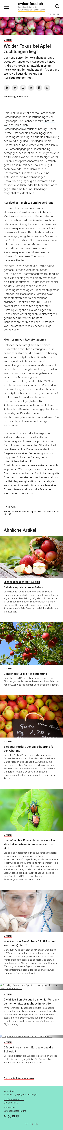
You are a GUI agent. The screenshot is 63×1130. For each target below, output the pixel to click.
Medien (8, 40)
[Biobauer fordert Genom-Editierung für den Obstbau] (31, 716)
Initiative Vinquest (42, 385)
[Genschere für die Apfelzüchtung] (31, 643)
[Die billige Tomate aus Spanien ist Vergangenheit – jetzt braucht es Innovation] (31, 987)
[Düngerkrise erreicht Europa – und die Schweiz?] (31, 1036)
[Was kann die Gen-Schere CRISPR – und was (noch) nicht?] (31, 911)
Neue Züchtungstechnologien (22, 582)
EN (58, 14)
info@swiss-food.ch (14, 1099)
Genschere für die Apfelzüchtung (25, 673)
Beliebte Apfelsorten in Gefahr (23, 587)
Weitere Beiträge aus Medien (19, 1078)
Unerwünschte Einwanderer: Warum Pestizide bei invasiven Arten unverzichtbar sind (31, 844)
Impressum (9, 1107)
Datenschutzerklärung (15, 1110)
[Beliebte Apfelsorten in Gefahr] (31, 557)
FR (53, 14)
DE (49, 14)
